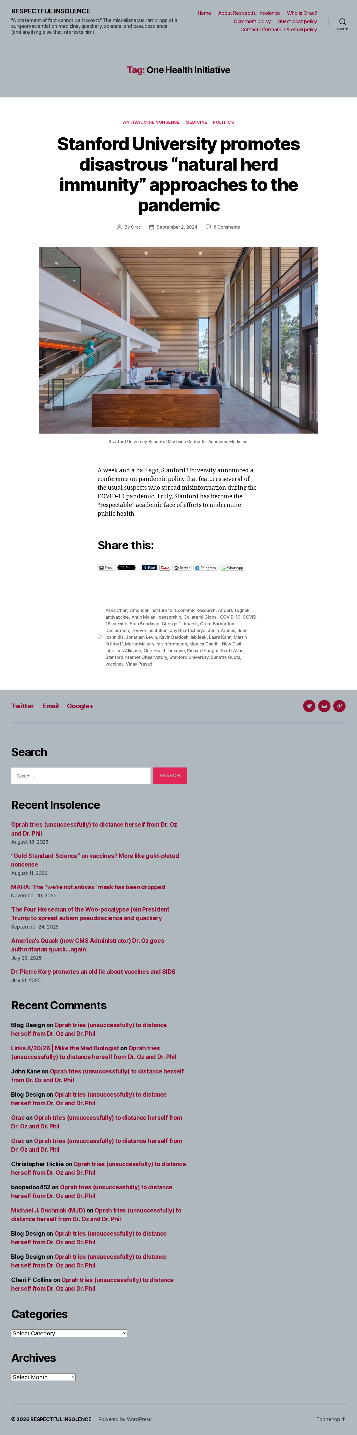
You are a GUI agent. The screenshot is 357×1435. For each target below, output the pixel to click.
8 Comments (227, 227)
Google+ (80, 706)
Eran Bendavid (145, 623)
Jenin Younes (221, 630)
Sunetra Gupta (225, 657)
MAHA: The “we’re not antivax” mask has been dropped (88, 887)
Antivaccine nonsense (151, 122)
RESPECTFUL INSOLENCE (50, 11)
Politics (223, 122)
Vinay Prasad (139, 664)
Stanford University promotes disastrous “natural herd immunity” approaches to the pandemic (178, 174)
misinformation (171, 644)
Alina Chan (116, 610)
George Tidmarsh (180, 623)
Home (204, 13)
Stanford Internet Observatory (136, 657)
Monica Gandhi (204, 644)
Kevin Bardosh (174, 637)
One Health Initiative (164, 650)
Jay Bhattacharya (188, 630)
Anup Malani (143, 617)
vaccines (114, 664)
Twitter (22, 706)
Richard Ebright (202, 650)
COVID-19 (230, 617)
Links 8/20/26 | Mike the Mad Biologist (65, 1048)
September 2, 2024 (177, 227)
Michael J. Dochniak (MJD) (48, 1210)
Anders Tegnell (233, 610)
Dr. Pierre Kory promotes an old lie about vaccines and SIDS (93, 971)
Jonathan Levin (141, 637)
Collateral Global (201, 617)
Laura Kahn (220, 637)
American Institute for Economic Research (173, 610)
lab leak (199, 637)
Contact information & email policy (278, 29)
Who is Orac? (302, 13)
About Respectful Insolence (249, 13)
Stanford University (189, 657)
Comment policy (252, 21)
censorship (170, 617)
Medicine (196, 122)
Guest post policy (297, 21)
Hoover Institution (149, 630)
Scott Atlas (232, 650)
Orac (136, 227)
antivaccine (117, 617)
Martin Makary (139, 644)
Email (50, 706)
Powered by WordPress (124, 1419)
